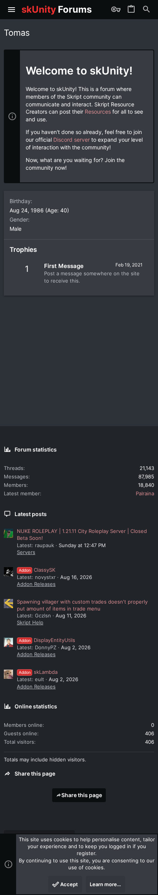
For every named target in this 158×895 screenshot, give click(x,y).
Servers (26, 552)
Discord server (71, 139)
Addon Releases (36, 584)
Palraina (145, 493)
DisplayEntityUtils (47, 640)
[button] (12, 10)
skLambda (38, 672)
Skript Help (30, 622)
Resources (98, 111)
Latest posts (31, 514)
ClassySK (37, 570)
